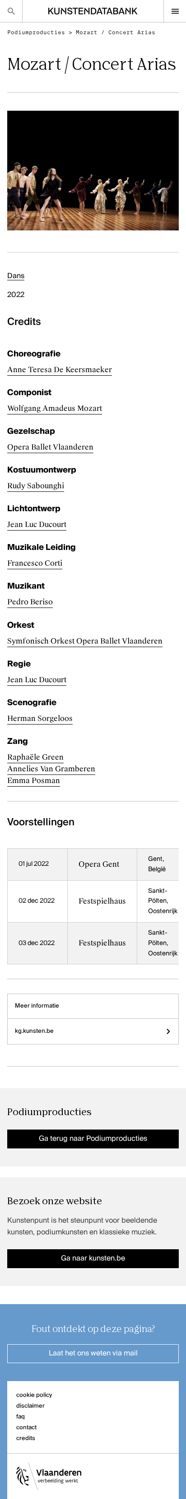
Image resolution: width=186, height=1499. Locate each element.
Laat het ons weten (93, 1353)
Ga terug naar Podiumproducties (93, 1139)
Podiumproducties (36, 32)
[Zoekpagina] (11, 11)
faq (20, 1417)
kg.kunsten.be (34, 1031)
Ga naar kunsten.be (93, 1258)
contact (26, 1428)
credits (25, 1438)
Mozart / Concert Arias (115, 32)
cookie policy (34, 1395)
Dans (15, 276)
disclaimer (30, 1406)
